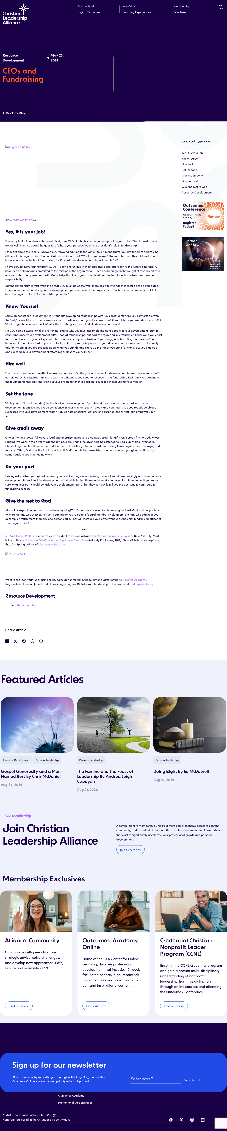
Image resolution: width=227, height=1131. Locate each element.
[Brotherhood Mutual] (203, 252)
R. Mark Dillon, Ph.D (22, 219)
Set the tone (189, 170)
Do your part (190, 181)
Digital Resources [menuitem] (88, 12)
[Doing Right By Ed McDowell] (189, 725)
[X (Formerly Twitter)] (181, 1120)
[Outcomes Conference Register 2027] (203, 214)
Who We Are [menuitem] (130, 6)
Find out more (19, 1006)
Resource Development (197, 192)
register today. (144, 584)
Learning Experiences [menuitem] (137, 12)
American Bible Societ (117, 536)
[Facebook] (171, 1120)
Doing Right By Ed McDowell (181, 772)
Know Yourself (190, 158)
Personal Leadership (47, 760)
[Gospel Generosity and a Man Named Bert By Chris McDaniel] (37, 725)
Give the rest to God (194, 187)
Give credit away (193, 175)
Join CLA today (130, 850)
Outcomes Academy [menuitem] (71, 1095)
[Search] (220, 7)
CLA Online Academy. (133, 579)
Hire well (187, 164)
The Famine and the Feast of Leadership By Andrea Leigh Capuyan (105, 777)
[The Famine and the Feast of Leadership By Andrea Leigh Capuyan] (113, 725)
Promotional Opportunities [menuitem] (75, 1102)
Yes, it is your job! (193, 153)
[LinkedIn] (202, 1120)
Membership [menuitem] (182, 6)
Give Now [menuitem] (180, 12)
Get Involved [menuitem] (85, 6)
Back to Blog (16, 113)
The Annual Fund (27, 605)
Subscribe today (193, 1080)
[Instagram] (192, 1120)
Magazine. (52, 544)
